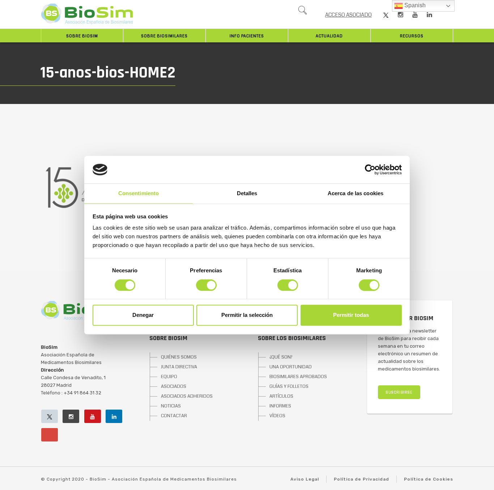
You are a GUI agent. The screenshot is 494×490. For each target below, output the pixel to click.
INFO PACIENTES (247, 36)
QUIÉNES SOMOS (179, 357)
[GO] (302, 11)
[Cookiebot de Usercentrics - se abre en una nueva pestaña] (370, 169)
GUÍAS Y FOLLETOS (288, 386)
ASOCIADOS (173, 386)
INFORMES (280, 406)
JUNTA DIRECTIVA (179, 367)
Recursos (411, 36)
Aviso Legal (304, 479)
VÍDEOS (277, 415)
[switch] (206, 285)
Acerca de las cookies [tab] (355, 193)
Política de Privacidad (361, 479)
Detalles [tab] (247, 193)
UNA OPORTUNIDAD (290, 367)
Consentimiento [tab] (138, 193)
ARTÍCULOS (281, 396)
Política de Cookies (428, 479)
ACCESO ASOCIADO (348, 15)
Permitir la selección (247, 315)
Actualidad (329, 36)
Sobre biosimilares (164, 36)
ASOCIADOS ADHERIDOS (187, 396)
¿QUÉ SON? (281, 357)
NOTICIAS (171, 406)
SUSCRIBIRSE (399, 392)
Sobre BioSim (82, 36)
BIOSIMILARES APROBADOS (298, 376)
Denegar (143, 315)
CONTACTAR (174, 415)
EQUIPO (169, 376)
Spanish (414, 5)
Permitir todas (351, 315)
